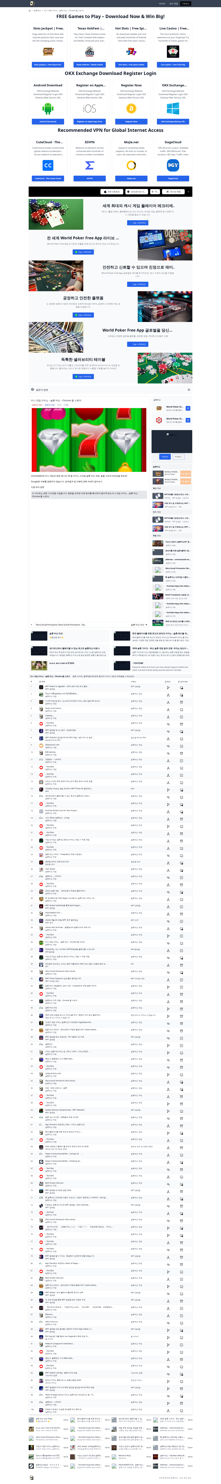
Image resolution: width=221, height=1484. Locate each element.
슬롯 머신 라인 (137, 624)
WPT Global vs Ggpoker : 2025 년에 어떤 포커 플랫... (67, 686)
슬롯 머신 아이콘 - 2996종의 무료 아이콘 (61, 1117)
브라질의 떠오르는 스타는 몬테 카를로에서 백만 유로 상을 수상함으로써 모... (76, 964)
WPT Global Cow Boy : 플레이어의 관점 (61, 1373)
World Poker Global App (171, 472)
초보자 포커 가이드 (181, 625)
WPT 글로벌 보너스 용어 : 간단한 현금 (60, 730)
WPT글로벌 (49, 952)
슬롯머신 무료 (170, 616)
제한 (180, 507)
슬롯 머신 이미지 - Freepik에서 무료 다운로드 (63, 854)
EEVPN (90, 142)
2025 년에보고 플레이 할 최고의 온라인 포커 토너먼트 (67, 1146)
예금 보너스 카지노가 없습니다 (57, 1017)
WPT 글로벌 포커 (170, 507)
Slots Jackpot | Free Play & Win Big (48, 28)
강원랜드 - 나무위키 (53, 759)
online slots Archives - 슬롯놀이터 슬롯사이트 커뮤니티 (68, 927)
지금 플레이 (185, 473)
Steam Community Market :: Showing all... (63, 1161)
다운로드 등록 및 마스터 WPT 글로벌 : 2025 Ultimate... (67, 1205)
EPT (46, 966)
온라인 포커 (170, 625)
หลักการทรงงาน (51, 1321)
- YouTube (49, 723)
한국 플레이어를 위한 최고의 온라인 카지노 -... (64, 1132)
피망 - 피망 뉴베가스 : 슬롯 (56, 1088)
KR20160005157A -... (54, 912)
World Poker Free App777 (170, 475)
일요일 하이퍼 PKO (53, 740)
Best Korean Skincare (54, 1183)
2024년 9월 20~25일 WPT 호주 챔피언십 (61, 920)
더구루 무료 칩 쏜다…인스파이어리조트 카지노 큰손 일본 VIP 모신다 (72, 701)
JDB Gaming (50, 752)
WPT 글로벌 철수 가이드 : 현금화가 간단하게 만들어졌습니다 (69, 1256)
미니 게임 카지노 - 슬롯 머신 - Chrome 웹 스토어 (64, 10)
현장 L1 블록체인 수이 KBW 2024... (59, 1058)
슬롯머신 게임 (170, 545)
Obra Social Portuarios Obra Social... (60, 971)
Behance (49, 1314)
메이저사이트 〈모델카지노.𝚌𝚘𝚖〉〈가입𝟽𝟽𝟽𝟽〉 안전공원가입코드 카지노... (79, 1226)
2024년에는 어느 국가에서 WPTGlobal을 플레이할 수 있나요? (70, 949)
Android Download (48, 85)
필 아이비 (49, 1339)
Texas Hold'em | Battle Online (90, 28)
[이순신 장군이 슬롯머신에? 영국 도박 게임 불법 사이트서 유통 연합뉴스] (157, 543)
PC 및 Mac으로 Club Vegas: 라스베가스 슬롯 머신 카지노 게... (70, 898)
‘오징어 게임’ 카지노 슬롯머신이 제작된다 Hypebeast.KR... (68, 1022)
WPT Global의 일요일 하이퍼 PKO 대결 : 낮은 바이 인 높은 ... (69, 737)
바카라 (162, 3)
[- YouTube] (157, 587)
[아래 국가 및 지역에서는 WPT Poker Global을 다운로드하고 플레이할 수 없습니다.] (157, 505)
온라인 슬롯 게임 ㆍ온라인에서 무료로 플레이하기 (65, 891)
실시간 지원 (183, 598)
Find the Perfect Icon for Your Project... (61, 810)
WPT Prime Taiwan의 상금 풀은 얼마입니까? (63, 978)
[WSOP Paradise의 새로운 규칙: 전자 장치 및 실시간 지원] (157, 596)
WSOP (168, 598)
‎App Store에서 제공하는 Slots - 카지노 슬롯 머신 (65, 1124)
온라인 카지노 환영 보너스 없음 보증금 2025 (63, 1380)
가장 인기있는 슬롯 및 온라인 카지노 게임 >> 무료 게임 (67, 839)
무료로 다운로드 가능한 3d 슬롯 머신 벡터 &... (63, 1409)
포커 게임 (173, 3)
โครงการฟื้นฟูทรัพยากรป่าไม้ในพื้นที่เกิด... (61, 693)
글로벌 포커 (50, 864)
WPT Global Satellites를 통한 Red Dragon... (63, 905)
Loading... (49, 715)
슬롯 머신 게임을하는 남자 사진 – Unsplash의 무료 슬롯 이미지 (70, 985)
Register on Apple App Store (89, 85)
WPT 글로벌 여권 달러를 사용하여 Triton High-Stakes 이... (69, 1329)
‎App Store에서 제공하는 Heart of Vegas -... (63, 1263)
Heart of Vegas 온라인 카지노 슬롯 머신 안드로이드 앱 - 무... (70, 1394)
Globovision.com (52, 744)
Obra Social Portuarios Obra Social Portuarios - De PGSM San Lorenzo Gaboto (60, 624)
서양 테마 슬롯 (51, 1375)
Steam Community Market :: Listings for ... (64, 1153)
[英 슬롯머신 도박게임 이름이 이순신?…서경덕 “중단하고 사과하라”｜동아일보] (157, 579)
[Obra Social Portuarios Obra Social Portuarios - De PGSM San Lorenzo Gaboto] (157, 570)
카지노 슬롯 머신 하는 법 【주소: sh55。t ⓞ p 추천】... (67, 1051)
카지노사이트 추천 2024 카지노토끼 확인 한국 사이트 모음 (68, 781)
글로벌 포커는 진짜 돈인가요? (57, 861)
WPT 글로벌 (176, 498)
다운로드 (185, 3)
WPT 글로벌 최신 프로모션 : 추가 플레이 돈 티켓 (64, 1037)
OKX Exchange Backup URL (173, 85)
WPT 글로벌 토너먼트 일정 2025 (58, 1190)
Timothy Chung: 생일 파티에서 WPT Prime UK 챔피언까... (69, 788)
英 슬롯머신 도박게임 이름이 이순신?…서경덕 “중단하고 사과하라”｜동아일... (76, 1197)
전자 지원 (174, 598)
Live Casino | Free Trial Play (173, 28)
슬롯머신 (37, 10)
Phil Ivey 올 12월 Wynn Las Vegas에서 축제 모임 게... (67, 1336)
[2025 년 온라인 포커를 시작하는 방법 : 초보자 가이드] (157, 623)
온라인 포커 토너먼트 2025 (56, 1149)
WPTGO (167, 498)
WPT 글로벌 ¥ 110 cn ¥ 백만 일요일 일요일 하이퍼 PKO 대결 (69, 1387)
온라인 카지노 (51, 1383)
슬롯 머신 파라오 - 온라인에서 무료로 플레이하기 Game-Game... (71, 1029)
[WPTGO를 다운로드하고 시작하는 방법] (157, 496)
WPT (47, 791)
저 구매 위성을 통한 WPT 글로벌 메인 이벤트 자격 (65, 1299)
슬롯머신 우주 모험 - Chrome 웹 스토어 (61, 1000)
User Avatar (50, 869)
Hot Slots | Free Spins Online (131, 28)
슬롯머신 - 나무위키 (53, 876)
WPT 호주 (49, 922)
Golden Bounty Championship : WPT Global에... (65, 1110)
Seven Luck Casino (53, 708)
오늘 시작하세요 (138, 223)
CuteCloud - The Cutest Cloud (48, 142)
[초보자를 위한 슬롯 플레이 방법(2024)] (157, 552)
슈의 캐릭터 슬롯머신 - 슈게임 (57, 818)
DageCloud (173, 142)
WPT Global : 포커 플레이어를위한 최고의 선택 (64, 1292)
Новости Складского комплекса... (59, 1343)
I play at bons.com (53, 1073)
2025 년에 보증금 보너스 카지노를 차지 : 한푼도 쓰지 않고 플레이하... (73, 1015)
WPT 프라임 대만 (52, 981)
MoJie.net (131, 142)
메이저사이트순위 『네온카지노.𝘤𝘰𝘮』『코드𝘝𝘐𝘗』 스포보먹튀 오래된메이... (79, 1307)
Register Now (131, 85)
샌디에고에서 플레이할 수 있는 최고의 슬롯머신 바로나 (67, 796)
